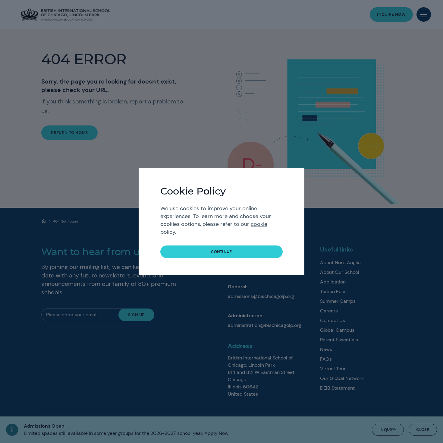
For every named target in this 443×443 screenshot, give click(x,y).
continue (221, 251)
